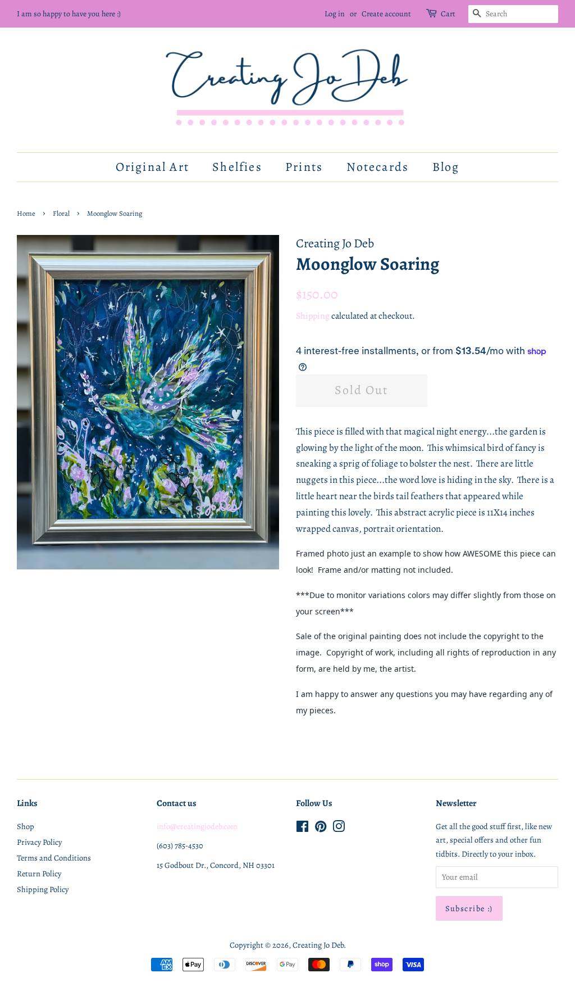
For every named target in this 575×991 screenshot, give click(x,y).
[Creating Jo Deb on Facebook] (302, 828)
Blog (446, 167)
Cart (448, 13)
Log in (335, 13)
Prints (304, 167)
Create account (386, 13)
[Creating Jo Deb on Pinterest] (320, 828)
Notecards (377, 167)
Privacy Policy (39, 842)
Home (26, 213)
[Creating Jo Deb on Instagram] (338, 828)
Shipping (313, 316)
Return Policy (39, 873)
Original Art (152, 167)
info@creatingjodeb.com (197, 826)
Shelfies (237, 167)
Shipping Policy (43, 889)
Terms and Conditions (54, 857)
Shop (25, 826)
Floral (61, 213)
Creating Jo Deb (318, 945)
